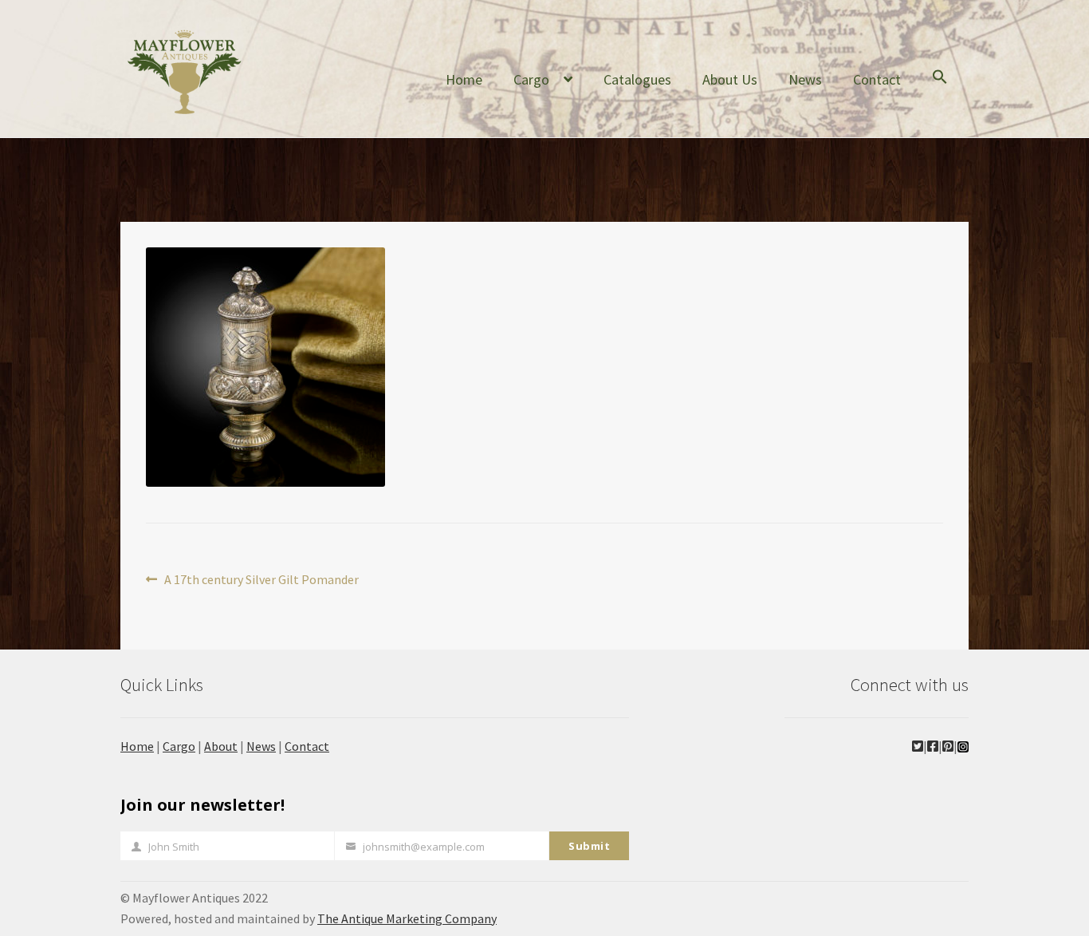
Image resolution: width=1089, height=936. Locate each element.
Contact (877, 79)
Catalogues (637, 79)
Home (464, 79)
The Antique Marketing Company (407, 918)
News (805, 79)
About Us (729, 79)
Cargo (531, 79)
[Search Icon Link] (940, 89)
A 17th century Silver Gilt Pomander (261, 580)
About (221, 746)
